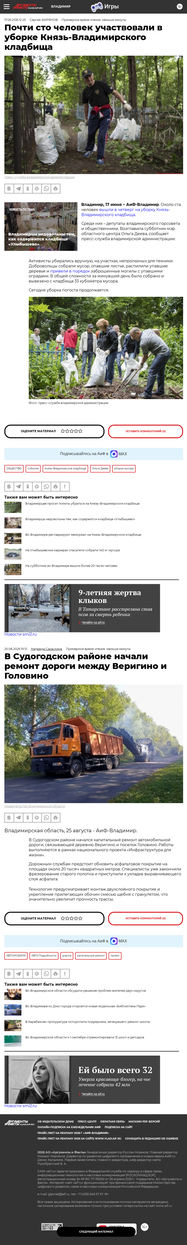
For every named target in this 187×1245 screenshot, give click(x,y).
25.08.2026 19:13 (15, 649)
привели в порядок (70, 271)
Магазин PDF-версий (144, 1121)
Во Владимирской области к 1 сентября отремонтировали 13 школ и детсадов (84, 1037)
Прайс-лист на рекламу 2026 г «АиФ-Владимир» (73, 1133)
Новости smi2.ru (20, 634)
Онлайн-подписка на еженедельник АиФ (69, 1127)
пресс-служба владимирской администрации (39, 177)
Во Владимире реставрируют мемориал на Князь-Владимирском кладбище (83, 534)
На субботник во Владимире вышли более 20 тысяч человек (71, 566)
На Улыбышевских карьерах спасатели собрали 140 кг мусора (72, 550)
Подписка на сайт (118, 1127)
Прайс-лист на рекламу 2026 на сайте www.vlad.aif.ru (79, 1138)
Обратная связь (112, 1121)
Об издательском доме (55, 1121)
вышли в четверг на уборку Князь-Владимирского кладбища (125, 212)
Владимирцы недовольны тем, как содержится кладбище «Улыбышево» (80, 519)
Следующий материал (96, 1231)
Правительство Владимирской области (34, 806)
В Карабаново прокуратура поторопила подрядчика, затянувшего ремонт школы (87, 1022)
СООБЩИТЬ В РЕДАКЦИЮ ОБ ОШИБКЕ (151, 1138)
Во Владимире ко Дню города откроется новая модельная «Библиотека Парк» (85, 1006)
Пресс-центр (87, 1121)
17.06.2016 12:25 (15, 20)
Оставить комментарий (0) (146, 431)
